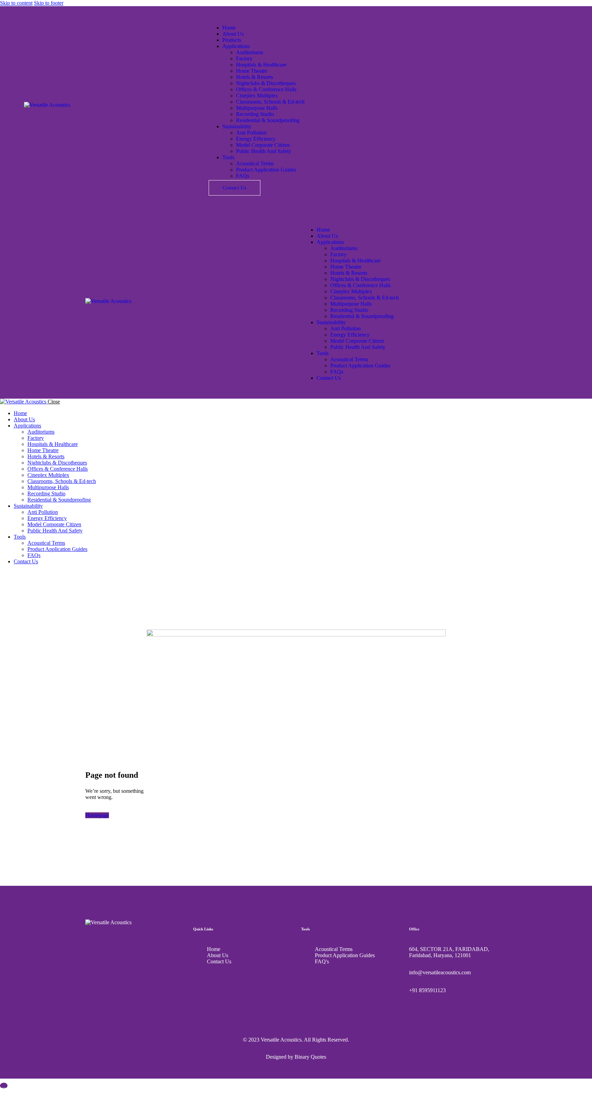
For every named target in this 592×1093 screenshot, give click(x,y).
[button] (306, 218)
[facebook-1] (4, 573)
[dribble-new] (19, 573)
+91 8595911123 (427, 990)
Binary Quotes (310, 1057)
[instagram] (26, 573)
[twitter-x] (11, 573)
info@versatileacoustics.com (440, 972)
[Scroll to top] (4, 1086)
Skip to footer (48, 3)
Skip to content (16, 3)
